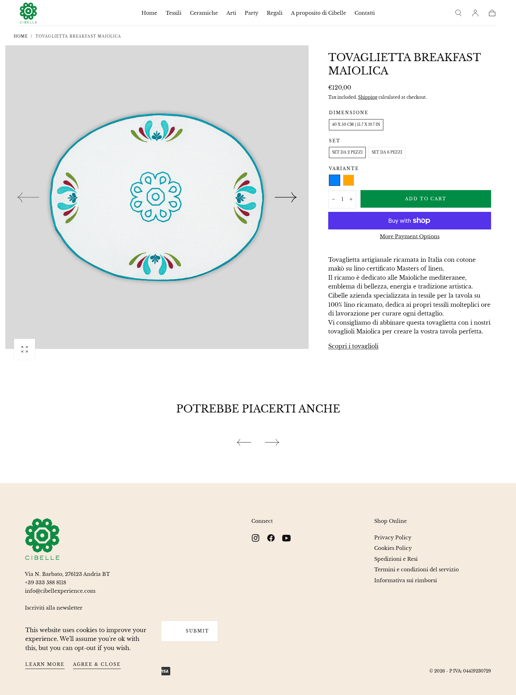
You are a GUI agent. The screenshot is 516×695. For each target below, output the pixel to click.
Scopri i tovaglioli (353, 346)
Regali (275, 13)
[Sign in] (475, 13)
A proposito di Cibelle (318, 13)
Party (251, 13)
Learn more (45, 664)
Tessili (173, 13)
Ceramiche (204, 13)
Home (149, 13)
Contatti (365, 13)
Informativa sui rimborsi (405, 580)
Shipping (367, 97)
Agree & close (97, 664)
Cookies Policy (393, 548)
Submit (197, 631)
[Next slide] (286, 197)
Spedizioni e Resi (396, 559)
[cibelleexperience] (42, 539)
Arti (231, 13)
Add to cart (425, 198)
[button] (458, 13)
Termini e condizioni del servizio (416, 569)
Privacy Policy (392, 537)
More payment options (409, 237)
